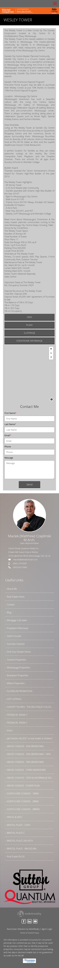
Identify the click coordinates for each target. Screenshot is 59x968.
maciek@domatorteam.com (25, 559)
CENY (29, 317)
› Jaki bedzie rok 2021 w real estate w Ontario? (28, 738)
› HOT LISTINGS (13, 699)
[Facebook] (24, 921)
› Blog (8, 612)
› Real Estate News (14, 596)
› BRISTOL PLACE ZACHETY (19, 840)
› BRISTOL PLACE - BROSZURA (20, 848)
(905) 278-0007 (20, 563)
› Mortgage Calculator (16, 620)
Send (29, 484)
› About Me (11, 588)
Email (7, 435)
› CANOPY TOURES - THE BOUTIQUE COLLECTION (29, 706)
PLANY (29, 325)
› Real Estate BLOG (15, 856)
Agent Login (47, 929)
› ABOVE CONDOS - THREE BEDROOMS (25, 769)
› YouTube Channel (15, 643)
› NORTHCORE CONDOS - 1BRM (22, 793)
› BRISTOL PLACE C (15, 832)
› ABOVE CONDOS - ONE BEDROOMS (24, 746)
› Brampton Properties (16, 675)
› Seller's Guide (13, 636)
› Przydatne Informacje (16, 628)
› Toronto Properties (15, 659)
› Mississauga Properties (17, 667)
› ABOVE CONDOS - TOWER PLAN (22, 785)
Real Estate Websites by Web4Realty (23, 929)
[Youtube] (35, 921)
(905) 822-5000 (20, 567)
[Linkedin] (29, 921)
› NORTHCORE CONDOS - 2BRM (22, 801)
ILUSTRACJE (29, 332)
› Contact (10, 604)
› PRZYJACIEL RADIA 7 (16, 714)
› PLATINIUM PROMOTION (18, 691)
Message (8, 457)
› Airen (8, 730)
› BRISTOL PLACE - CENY (17, 825)
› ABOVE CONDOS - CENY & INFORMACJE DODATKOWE (29, 777)
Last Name (10, 424)
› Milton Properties (14, 683)
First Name (10, 413)
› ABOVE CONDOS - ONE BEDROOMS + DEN (28, 754)
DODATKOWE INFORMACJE (29, 340)
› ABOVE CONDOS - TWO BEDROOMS (24, 762)
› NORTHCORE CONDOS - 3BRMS (22, 809)
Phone (7, 446)
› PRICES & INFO (13, 817)
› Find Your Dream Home (18, 651)
